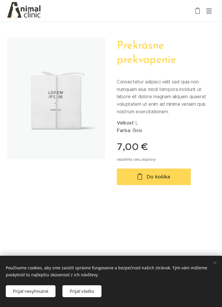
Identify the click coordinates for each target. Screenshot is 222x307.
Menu (209, 11)
